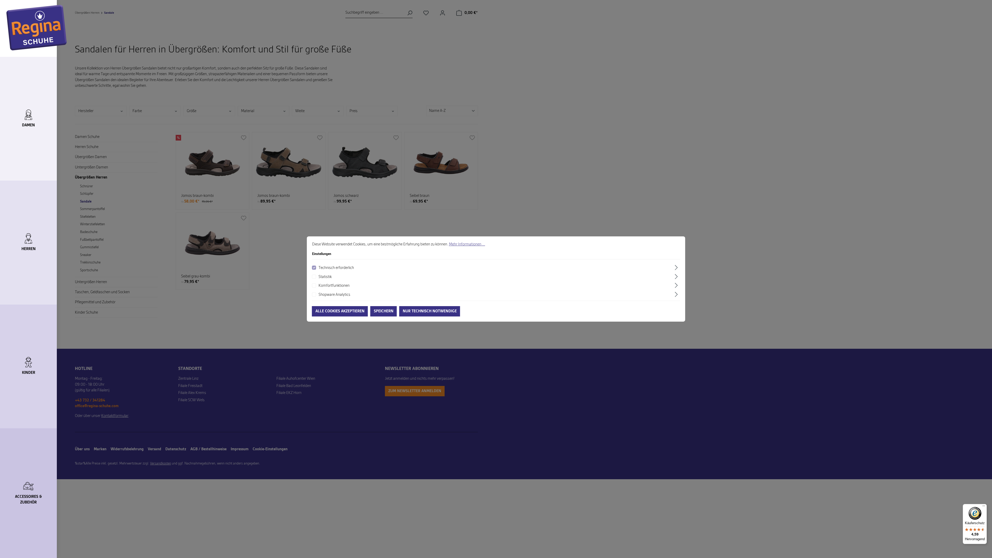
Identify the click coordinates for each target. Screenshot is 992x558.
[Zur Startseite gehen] (36, 28)
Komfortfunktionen (334, 286)
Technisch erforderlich (336, 268)
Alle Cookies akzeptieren (340, 311)
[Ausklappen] (677, 267)
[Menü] (984, 507)
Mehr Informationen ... (467, 244)
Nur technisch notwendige (430, 311)
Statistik (325, 277)
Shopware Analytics (334, 295)
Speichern (383, 311)
